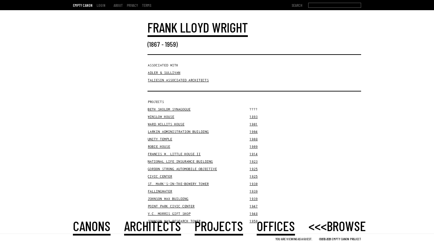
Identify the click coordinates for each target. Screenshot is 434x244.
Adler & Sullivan (164, 73)
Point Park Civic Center (171, 206)
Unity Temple (160, 139)
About (118, 5)
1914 (254, 154)
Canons (92, 226)
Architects (152, 226)
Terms (146, 5)
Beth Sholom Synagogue (169, 109)
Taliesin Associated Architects (178, 80)
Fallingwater (160, 191)
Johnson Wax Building (168, 199)
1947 (254, 206)
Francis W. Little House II (174, 154)
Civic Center (160, 176)
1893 (254, 117)
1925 (254, 169)
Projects (219, 226)
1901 (254, 124)
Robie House (159, 146)
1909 (254, 146)
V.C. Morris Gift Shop (169, 214)
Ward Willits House (166, 124)
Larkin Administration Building (178, 132)
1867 (154, 44)
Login (101, 5)
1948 (254, 214)
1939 (254, 191)
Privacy (132, 5)
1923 (254, 161)
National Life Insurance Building (180, 161)
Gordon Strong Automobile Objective (182, 169)
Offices (276, 226)
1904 (254, 132)
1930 (254, 184)
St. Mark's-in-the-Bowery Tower (178, 184)
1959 (170, 44)
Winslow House (161, 117)
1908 (254, 139)
